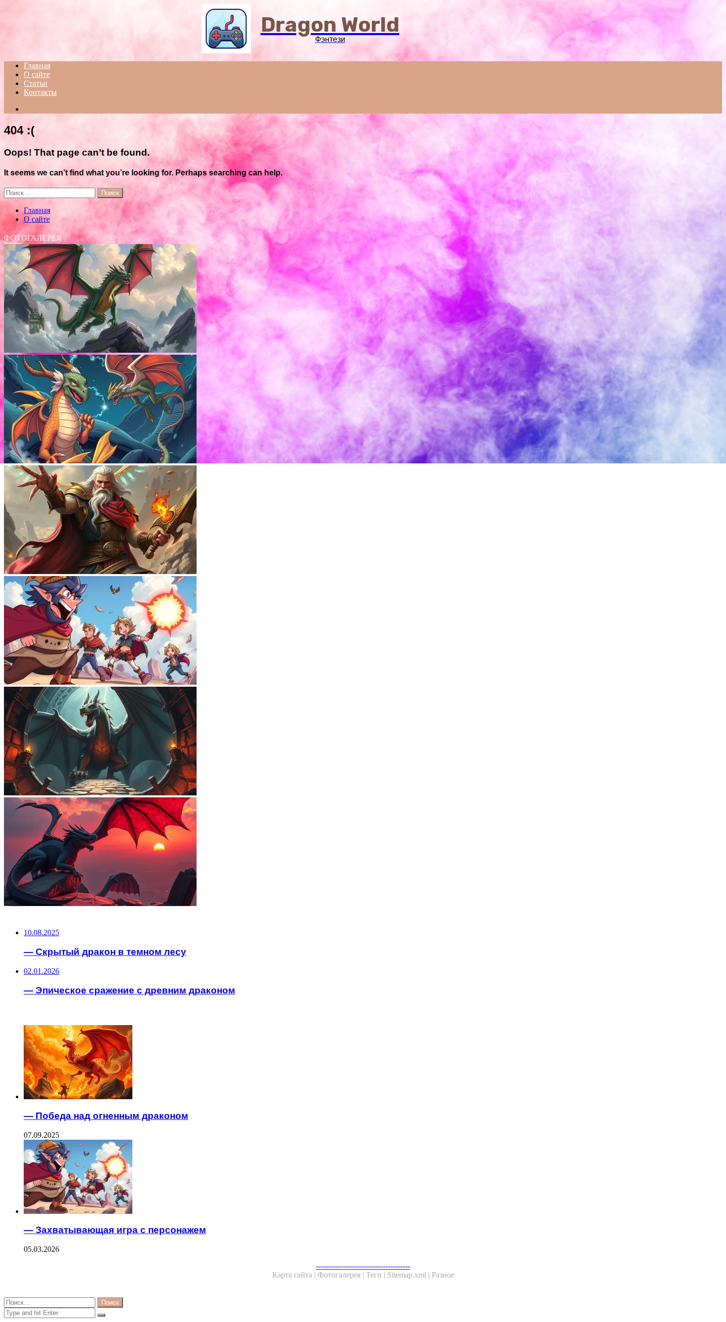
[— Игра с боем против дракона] (300, 852)
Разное (443, 1275)
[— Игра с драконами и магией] (300, 410)
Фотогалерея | (342, 1275)
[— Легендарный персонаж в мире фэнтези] (300, 520)
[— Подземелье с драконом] (300, 742)
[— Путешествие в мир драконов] (300, 299)
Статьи (35, 83)
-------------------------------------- (363, 1266)
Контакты (40, 92)
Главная (37, 65)
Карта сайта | (295, 1275)
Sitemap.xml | (409, 1275)
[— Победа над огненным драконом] (310, 1063)
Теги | (376, 1275)
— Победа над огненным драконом (106, 1116)
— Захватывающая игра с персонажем (115, 1230)
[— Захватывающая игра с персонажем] (300, 631)
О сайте (37, 74)
